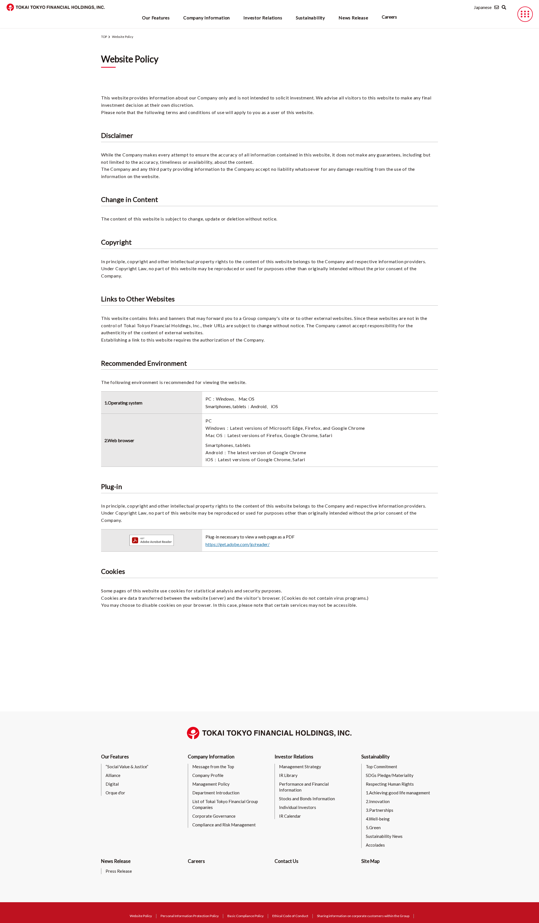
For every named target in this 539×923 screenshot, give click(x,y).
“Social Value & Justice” (127, 766)
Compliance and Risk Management (224, 824)
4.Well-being (378, 818)
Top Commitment (381, 766)
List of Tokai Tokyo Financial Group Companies (225, 804)
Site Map (370, 861)
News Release (116, 861)
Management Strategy (300, 766)
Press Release (119, 871)
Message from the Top (213, 766)
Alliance (113, 775)
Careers (389, 16)
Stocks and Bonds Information (307, 798)
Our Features (115, 757)
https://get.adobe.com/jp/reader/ (237, 544)
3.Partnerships (379, 810)
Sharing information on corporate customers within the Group (363, 916)
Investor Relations (294, 757)
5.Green (373, 827)
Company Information (211, 757)
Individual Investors (297, 807)
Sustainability (375, 757)
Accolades (375, 844)
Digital (112, 783)
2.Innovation (378, 801)
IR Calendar (290, 816)
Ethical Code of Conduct (290, 916)
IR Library (288, 775)
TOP (104, 36)
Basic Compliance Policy (245, 916)
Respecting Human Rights (390, 783)
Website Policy (141, 916)
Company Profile (207, 775)
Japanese (483, 7)
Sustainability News (384, 836)
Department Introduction (215, 792)
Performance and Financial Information (304, 786)
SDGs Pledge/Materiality (390, 775)
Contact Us (286, 861)
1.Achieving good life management (398, 792)
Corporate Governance (214, 816)
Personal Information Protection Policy (190, 916)
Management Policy (211, 783)
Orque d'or (115, 792)
